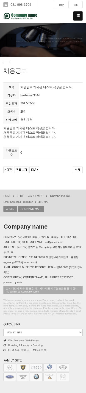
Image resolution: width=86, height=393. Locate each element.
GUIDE (20, 196)
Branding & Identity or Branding (25, 345)
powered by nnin (12, 282)
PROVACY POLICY (59, 196)
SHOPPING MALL (31, 209)
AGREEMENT (36, 196)
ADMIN (10, 209)
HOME (7, 196)
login (61, 4)
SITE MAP (43, 201)
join (76, 4)
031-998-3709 (21, 4)
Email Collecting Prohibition (18, 201)
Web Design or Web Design (23, 340)
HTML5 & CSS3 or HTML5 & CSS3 (27, 350)
